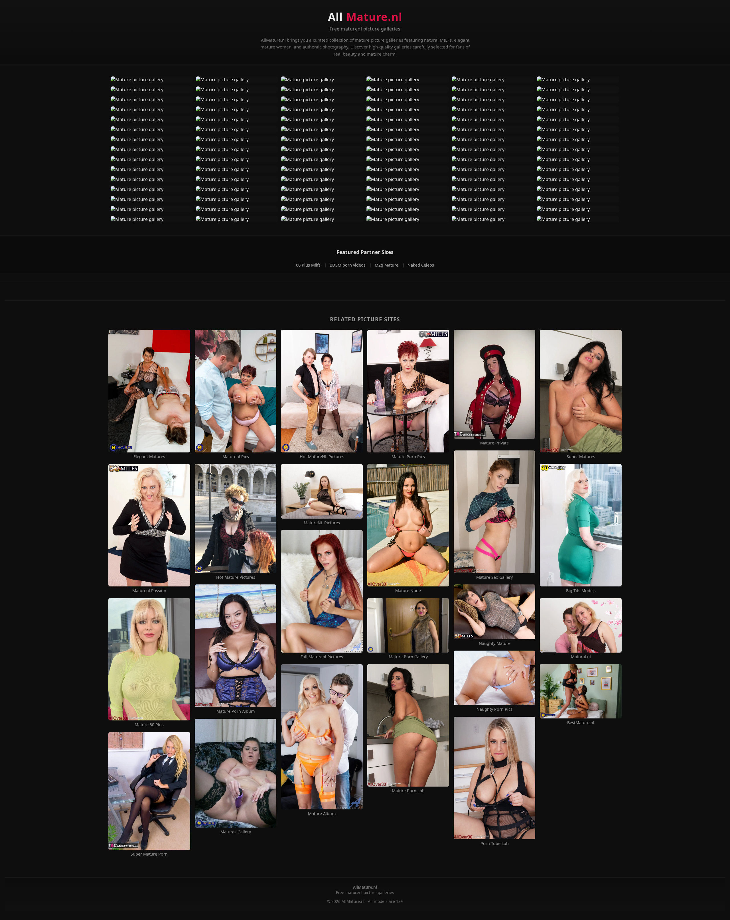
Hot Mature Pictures (235, 577)
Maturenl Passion (149, 590)
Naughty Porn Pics (494, 709)
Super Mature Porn (149, 854)
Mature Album (322, 813)
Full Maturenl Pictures (322, 656)
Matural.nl (581, 656)
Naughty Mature (494, 643)
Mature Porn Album (235, 711)
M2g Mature (387, 265)
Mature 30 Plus (149, 724)
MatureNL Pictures (322, 522)
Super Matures (581, 456)
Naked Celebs (420, 265)
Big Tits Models (581, 590)
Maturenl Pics (235, 456)
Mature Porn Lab (408, 790)
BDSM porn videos (348, 265)
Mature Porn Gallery (408, 656)
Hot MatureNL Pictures (322, 456)
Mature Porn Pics (408, 456)
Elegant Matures (149, 456)
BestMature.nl (580, 722)
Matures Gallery (235, 831)
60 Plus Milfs (309, 265)
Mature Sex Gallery (494, 577)
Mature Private (494, 443)
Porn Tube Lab (494, 843)
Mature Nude (408, 590)
